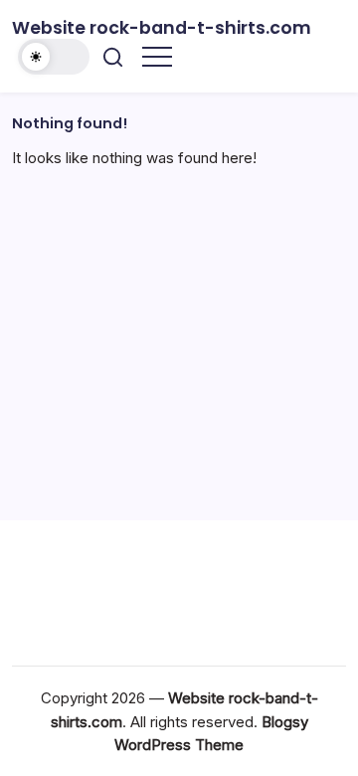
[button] (54, 57)
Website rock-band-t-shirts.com (161, 28)
